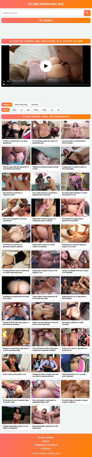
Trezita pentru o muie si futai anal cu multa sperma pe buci (16, 271)
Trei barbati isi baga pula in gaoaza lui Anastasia (72, 220)
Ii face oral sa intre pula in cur (14, 374)
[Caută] (87, 13)
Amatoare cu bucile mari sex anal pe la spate (16, 297)
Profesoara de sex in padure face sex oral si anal (16, 401)
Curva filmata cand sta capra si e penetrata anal (45, 142)
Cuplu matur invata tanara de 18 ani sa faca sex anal (44, 297)
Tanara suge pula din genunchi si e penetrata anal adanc (16, 168)
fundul (36, 110)
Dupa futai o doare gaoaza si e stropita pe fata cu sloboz (44, 220)
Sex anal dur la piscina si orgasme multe (12, 194)
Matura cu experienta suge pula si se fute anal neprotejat (16, 349)
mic (51, 110)
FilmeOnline (46, 4)
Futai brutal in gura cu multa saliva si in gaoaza (43, 245)
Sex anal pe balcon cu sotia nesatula (72, 323)
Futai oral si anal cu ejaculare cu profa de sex (74, 349)
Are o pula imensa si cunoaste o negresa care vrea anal (44, 194)
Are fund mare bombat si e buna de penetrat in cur (74, 194)
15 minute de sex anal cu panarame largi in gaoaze (13, 245)
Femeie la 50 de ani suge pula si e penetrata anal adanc (16, 323)
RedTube (34, 104)
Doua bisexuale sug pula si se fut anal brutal (45, 427)
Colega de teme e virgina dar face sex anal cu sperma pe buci (45, 375)
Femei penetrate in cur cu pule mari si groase (74, 375)
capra (14, 110)
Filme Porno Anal (21, 104)
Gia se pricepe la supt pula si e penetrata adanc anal (44, 401)
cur (21, 110)
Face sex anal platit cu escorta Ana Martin (14, 220)
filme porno (46, 437)
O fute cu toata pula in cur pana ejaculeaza (15, 142)
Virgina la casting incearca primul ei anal (45, 168)
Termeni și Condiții (46, 445)
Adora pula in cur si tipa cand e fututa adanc (74, 297)
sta (58, 110)
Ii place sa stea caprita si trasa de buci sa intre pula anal (45, 323)
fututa (44, 110)
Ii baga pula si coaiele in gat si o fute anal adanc (74, 168)
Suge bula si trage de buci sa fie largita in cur (44, 271)
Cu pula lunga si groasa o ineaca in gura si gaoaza (75, 401)
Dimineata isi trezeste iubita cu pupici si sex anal (74, 245)
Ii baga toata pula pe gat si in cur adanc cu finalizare (15, 427)
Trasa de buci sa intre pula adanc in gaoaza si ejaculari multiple (45, 349)
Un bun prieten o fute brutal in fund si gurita (74, 142)
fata (28, 110)
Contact (46, 449)
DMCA (46, 441)
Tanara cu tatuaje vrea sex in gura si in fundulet (75, 271)
